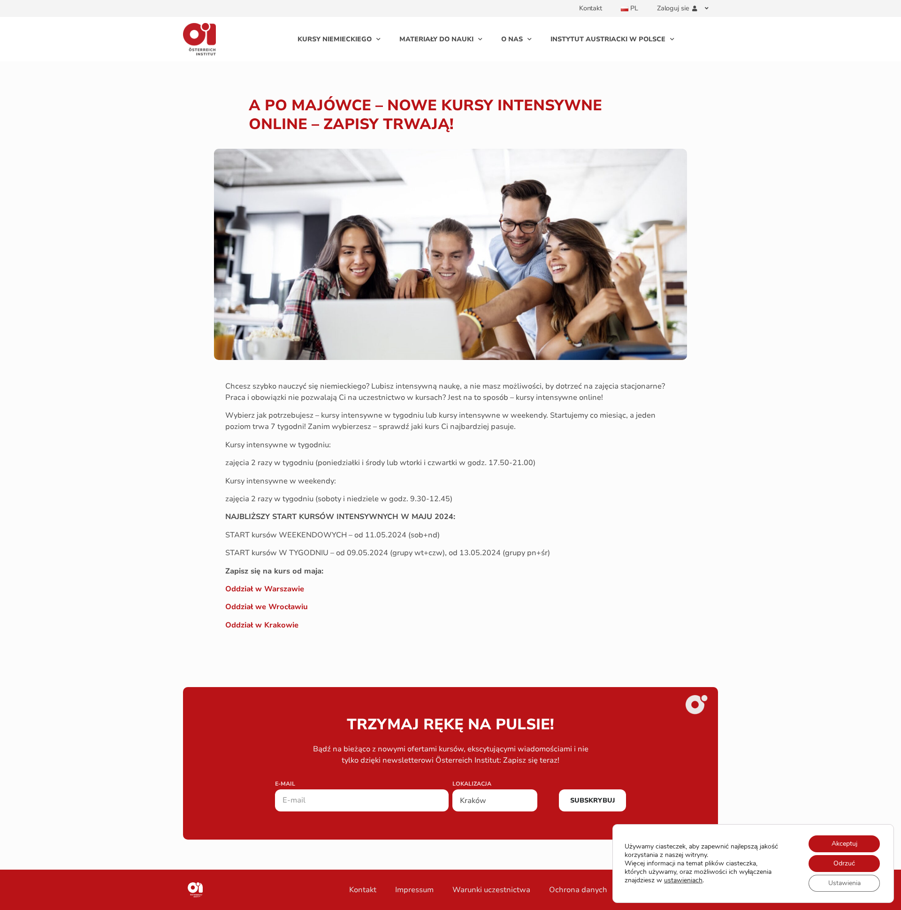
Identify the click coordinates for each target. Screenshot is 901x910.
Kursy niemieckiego (335, 39)
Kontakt (590, 8)
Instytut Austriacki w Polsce (607, 39)
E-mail (285, 784)
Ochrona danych (578, 890)
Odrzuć (844, 863)
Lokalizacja (471, 784)
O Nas (512, 39)
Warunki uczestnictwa (491, 890)
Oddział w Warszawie (264, 589)
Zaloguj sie (673, 8)
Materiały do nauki (436, 39)
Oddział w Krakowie (261, 625)
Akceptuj (844, 843)
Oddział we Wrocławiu (266, 607)
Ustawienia (844, 883)
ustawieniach (683, 880)
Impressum (414, 890)
